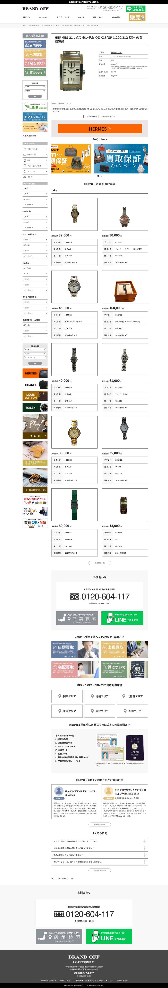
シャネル (26, 199)
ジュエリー (27, 263)
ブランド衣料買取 (29, 297)
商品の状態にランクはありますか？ (68, 855)
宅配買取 (114, 76)
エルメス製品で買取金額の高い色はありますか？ (73, 848)
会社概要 (100, 981)
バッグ (25, 188)
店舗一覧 (81, 17)
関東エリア (69, 696)
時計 (112, 60)
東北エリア (102, 711)
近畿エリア (102, 696)
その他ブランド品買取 (31, 320)
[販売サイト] (137, 17)
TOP (24, 25)
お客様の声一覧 (100, 824)
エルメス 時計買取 (46, 25)
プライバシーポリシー (66, 981)
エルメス (26, 193)
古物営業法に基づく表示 (48, 981)
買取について (98, 17)
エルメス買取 (33, 25)
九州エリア (134, 711)
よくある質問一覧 (100, 870)
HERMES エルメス (116, 52)
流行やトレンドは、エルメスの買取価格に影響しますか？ (77, 862)
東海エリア (69, 711)
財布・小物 (27, 211)
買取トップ (26, 17)
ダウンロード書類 (122, 981)
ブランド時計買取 (29, 234)
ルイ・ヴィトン (28, 204)
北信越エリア (135, 696)
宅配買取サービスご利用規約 (85, 981)
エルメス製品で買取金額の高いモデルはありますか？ (75, 841)
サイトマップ (109, 981)
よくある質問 (115, 17)
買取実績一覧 (100, 563)
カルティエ (27, 268)
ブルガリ (26, 273)
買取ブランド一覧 (63, 17)
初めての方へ (43, 17)
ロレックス (27, 239)
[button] (98, 176)
